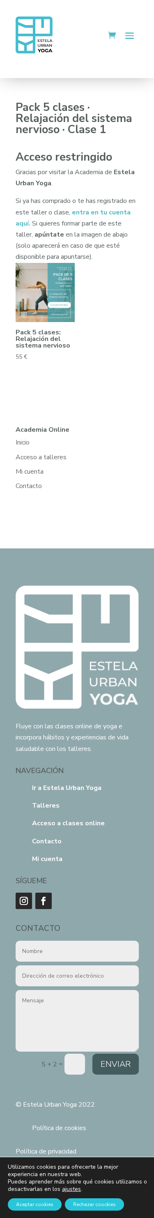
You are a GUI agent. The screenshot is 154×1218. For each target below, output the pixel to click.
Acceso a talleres (41, 457)
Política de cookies (59, 1128)
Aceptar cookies (34, 1204)
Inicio (23, 442)
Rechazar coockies (94, 1204)
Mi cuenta (30, 471)
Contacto (29, 485)
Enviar (116, 1064)
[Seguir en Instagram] (24, 901)
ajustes (71, 1189)
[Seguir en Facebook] (43, 901)
